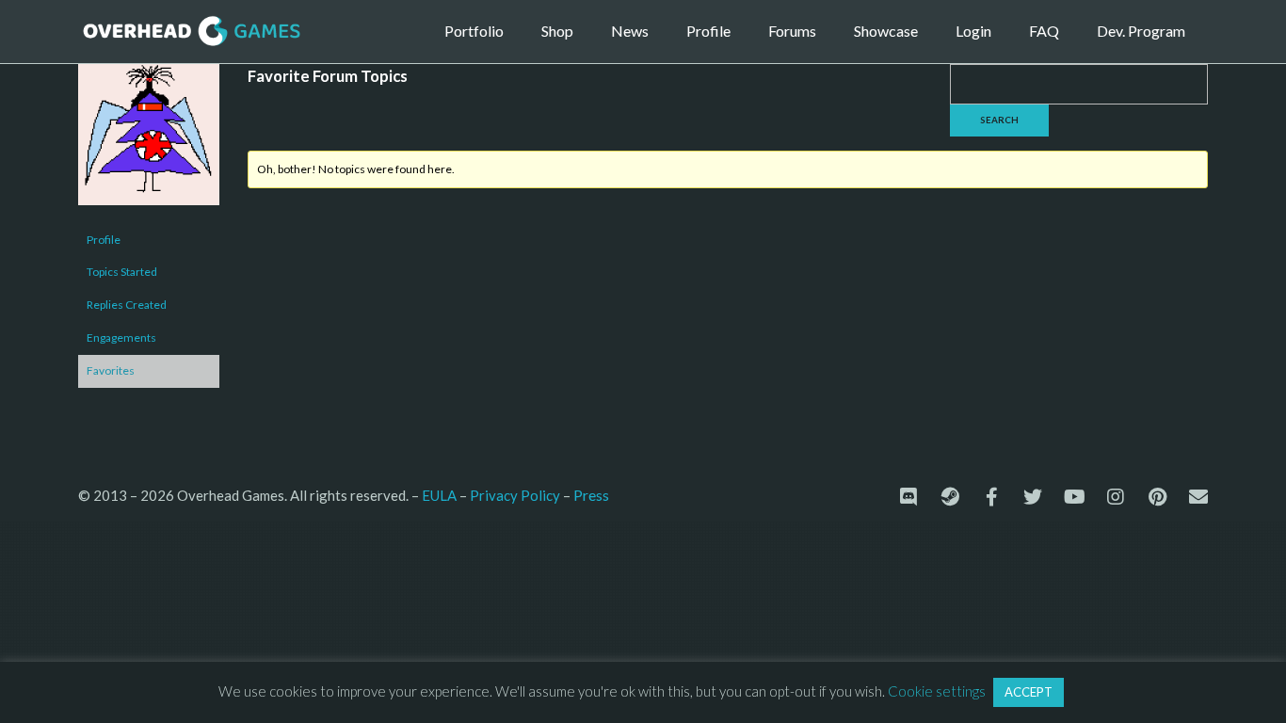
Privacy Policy (515, 495)
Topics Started (122, 272)
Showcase (886, 31)
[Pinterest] (1157, 497)
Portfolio (474, 31)
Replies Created (127, 304)
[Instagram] (1115, 497)
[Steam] (949, 497)
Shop (557, 31)
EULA (439, 495)
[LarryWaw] (148, 143)
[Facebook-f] (991, 497)
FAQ (1044, 31)
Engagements (121, 337)
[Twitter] (1032, 497)
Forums (792, 31)
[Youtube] (1074, 497)
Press (591, 495)
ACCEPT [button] (1029, 691)
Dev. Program (1141, 31)
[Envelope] (1198, 497)
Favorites (111, 370)
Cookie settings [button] (937, 691)
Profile (708, 31)
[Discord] (908, 497)
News (630, 31)
